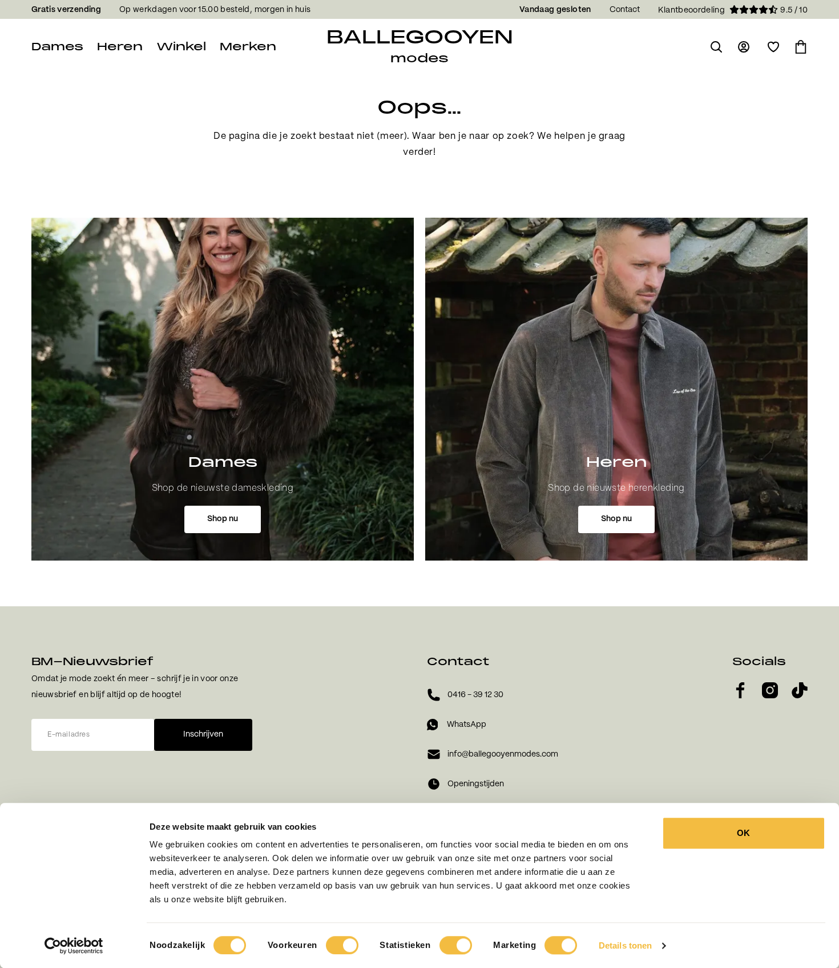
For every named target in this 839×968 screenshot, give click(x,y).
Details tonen (625, 945)
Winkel (181, 46)
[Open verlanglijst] (773, 47)
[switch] (342, 945)
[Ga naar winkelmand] (801, 47)
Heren (120, 46)
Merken (248, 46)
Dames (57, 46)
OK (743, 833)
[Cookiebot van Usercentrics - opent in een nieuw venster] (74, 945)
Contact (625, 10)
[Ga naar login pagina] (745, 47)
